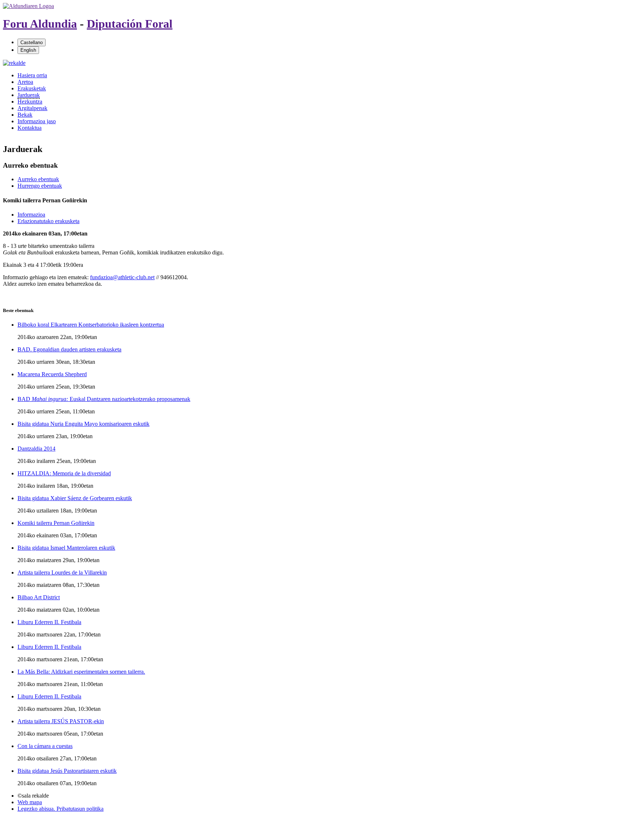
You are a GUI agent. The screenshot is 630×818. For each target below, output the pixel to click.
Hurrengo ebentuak (40, 186)
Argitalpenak (32, 108)
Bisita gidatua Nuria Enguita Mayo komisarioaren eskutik (83, 424)
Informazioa (31, 214)
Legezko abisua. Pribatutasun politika (61, 809)
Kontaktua (30, 128)
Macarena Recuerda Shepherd (52, 374)
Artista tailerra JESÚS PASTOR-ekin (61, 721)
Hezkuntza (30, 101)
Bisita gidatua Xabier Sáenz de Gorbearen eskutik (75, 498)
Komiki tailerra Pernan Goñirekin (56, 523)
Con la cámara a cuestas (45, 746)
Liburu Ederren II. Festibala (49, 622)
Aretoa (25, 82)
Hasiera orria (32, 75)
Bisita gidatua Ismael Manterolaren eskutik (66, 548)
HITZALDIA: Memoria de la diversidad (64, 473)
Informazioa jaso (37, 121)
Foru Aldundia (40, 23)
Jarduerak (29, 95)
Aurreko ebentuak (38, 179)
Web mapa (30, 802)
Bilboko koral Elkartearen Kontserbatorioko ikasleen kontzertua (91, 325)
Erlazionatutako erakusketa (48, 221)
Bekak (25, 115)
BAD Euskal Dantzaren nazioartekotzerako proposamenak (104, 399)
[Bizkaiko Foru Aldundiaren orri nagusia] (28, 6)
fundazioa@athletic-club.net (122, 277)
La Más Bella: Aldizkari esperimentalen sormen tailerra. (81, 672)
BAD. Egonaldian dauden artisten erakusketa (69, 349)
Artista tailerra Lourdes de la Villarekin (62, 572)
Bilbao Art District (39, 597)
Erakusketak (32, 88)
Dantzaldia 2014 (36, 448)
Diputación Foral (129, 23)
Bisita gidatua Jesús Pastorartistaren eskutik (67, 771)
